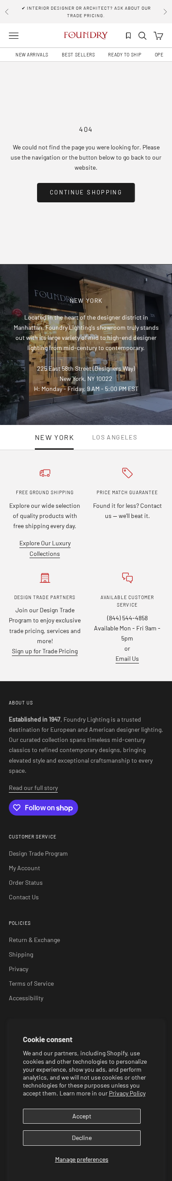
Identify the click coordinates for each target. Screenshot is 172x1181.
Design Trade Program (38, 853)
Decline (82, 1137)
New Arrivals (32, 54)
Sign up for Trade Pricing (45, 651)
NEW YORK (55, 437)
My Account (24, 868)
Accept (81, 1116)
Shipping (21, 954)
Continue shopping (86, 192)
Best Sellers (78, 54)
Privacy (18, 968)
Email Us (127, 658)
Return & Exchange (34, 939)
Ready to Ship (124, 54)
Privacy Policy (127, 1093)
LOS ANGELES (114, 437)
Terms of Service (31, 983)
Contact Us (24, 897)
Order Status (26, 882)
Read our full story (33, 787)
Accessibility (26, 998)
